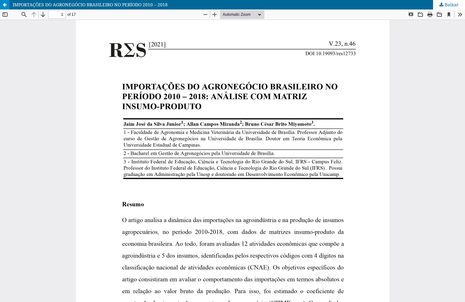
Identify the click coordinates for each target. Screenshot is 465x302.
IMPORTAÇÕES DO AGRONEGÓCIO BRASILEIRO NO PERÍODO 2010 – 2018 (90, 5)
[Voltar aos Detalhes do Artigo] (4, 4)
